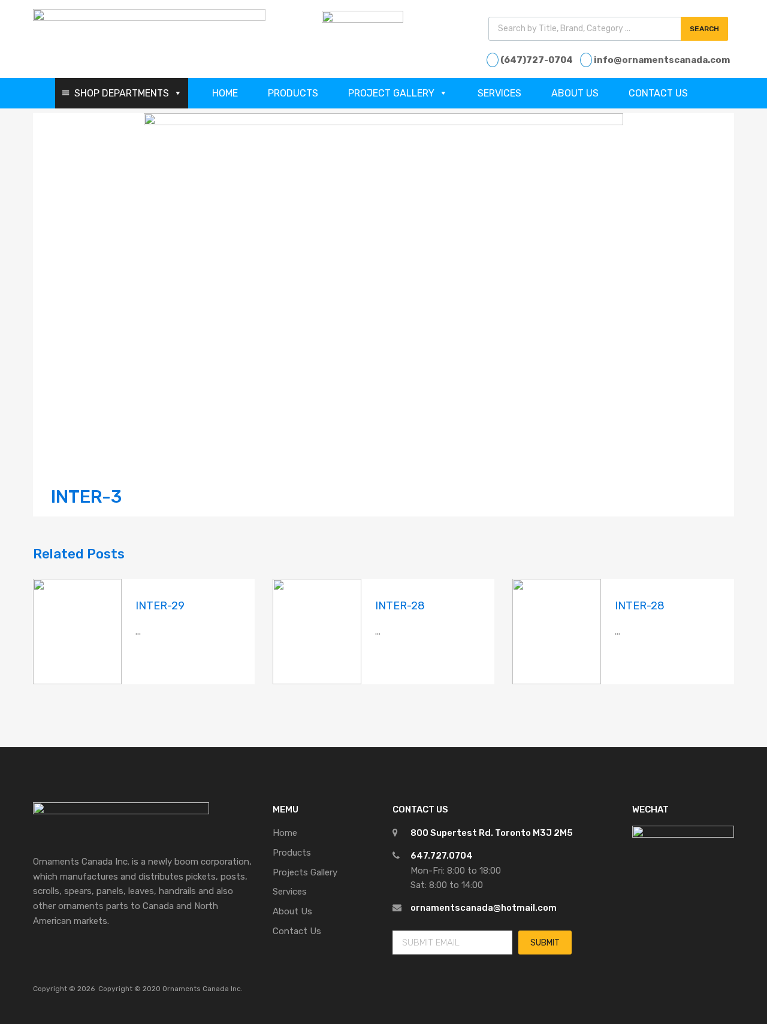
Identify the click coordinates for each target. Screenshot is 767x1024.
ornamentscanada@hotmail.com (483, 907)
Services (499, 93)
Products (293, 93)
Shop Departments (121, 93)
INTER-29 (160, 605)
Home (225, 93)
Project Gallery (391, 93)
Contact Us (658, 93)
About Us (575, 93)
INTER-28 (400, 605)
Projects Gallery (305, 872)
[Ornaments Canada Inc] (149, 18)
